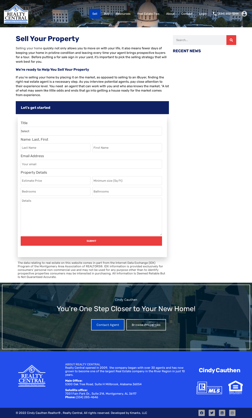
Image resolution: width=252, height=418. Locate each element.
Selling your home (29, 48)
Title (24, 123)
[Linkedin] (222, 413)
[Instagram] (232, 413)
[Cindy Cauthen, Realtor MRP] (16, 22)
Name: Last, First (34, 140)
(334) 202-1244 (228, 13)
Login (203, 14)
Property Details (34, 172)
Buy (106, 14)
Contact (186, 14)
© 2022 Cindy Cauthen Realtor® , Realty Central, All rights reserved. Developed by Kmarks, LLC (81, 413)
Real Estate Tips (148, 14)
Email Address (32, 156)
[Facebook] (201, 413)
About (170, 14)
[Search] (231, 40)
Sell (94, 14)
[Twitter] (212, 413)
